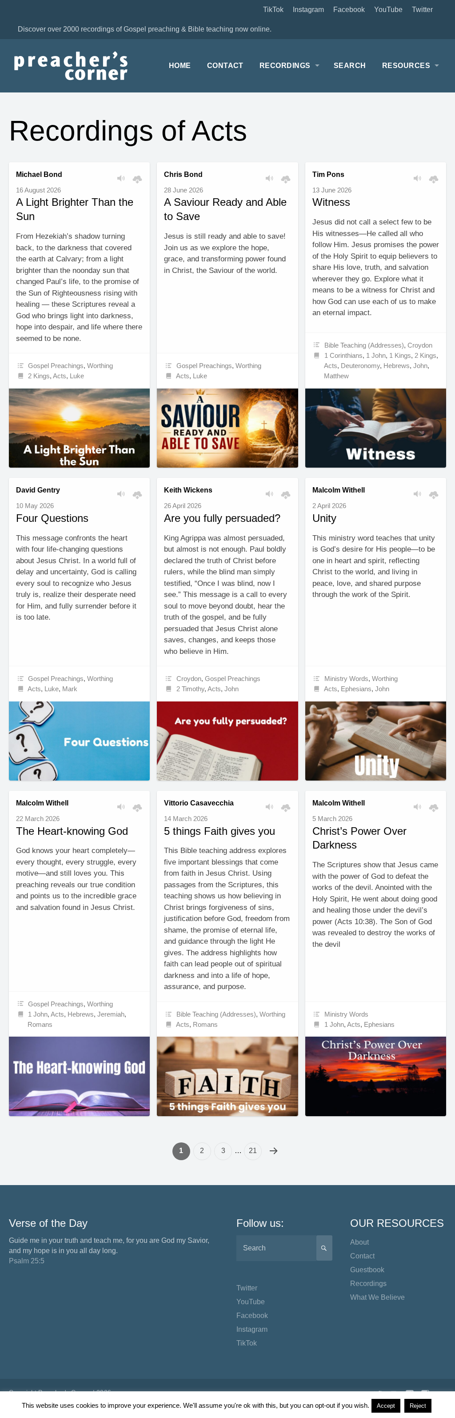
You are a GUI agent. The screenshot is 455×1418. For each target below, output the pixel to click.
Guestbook (367, 1270)
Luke (77, 376)
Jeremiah (110, 1014)
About (359, 1242)
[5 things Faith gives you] (227, 1076)
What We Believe (377, 1297)
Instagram (308, 9)
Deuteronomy (360, 365)
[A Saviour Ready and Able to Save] (227, 428)
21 (253, 1150)
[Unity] (375, 741)
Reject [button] (418, 1405)
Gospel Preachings (56, 365)
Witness (331, 202)
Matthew (336, 376)
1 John (376, 355)
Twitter (422, 9)
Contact (225, 65)
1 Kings (400, 355)
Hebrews (396, 365)
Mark (69, 689)
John (420, 365)
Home (180, 65)
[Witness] (375, 428)
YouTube (388, 9)
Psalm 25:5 (26, 1261)
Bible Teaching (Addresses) (364, 345)
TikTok (273, 9)
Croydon (419, 345)
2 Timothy (190, 689)
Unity (324, 518)
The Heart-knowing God (72, 831)
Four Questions (52, 518)
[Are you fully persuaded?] (227, 741)
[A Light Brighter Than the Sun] (79, 428)
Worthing (100, 365)
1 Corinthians (343, 355)
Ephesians (356, 689)
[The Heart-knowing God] (79, 1076)
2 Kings (39, 376)
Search (350, 65)
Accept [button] (386, 1405)
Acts (59, 376)
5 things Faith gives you (219, 831)
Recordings (285, 65)
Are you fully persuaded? (222, 518)
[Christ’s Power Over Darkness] (375, 1076)
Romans (40, 1024)
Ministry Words (346, 678)
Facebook (349, 9)
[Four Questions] (79, 741)
